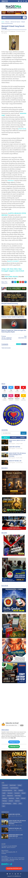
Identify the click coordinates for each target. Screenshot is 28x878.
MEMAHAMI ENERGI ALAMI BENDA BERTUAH (16, 835)
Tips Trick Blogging (7, 803)
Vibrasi (14, 803)
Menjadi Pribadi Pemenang (9, 303)
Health (4, 793)
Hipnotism (10, 793)
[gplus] (23, 1)
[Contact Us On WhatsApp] (9, 864)
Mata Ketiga (17, 795)
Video (20, 803)
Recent (5, 437)
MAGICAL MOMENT (13, 261)
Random (22, 437)
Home (2, 21)
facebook (24, 344)
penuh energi (22, 128)
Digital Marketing (14, 787)
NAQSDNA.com (18, 876)
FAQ (15, 790)
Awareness (5, 785)
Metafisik (4, 798)
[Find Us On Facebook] (2, 864)
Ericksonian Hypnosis (7, 790)
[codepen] (18, 873)
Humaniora (17, 793)
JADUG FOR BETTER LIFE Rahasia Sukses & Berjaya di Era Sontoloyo (17, 454)
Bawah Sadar (13, 785)
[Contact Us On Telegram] (11, 864)
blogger (18, 344)
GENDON (20, 790)
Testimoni (17, 800)
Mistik (17, 798)
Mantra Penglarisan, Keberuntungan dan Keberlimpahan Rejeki (13, 331)
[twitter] (21, 1)
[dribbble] (20, 873)
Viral (3, 806)
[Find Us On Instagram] (7, 864)
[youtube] (26, 1)
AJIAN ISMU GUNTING (14, 446)
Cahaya (19, 785)
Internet (23, 793)
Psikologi (5, 800)
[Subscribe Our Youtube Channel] (5, 864)
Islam (4, 795)
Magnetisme (10, 795)
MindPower (11, 798)
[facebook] (18, 1)
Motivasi (7, 21)
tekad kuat (11, 180)
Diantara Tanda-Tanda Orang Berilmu (12, 317)
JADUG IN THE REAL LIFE (15, 460)
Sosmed (11, 800)
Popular (14, 437)
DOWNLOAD (5, 787)
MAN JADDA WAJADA (11, 276)
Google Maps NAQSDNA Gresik (14, 868)
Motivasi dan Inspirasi (15, 21)
